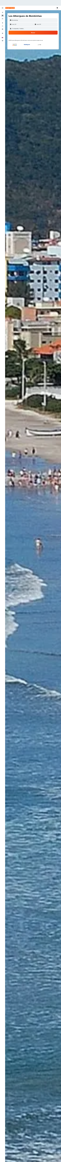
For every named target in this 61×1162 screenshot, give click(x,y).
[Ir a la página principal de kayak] (10, 8)
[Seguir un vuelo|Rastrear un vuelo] (2, 26)
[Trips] (2, 33)
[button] (2, 8)
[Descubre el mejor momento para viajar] (2, 29)
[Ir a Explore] (2, 22)
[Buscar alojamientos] (2, 15)
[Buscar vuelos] (2, 12)
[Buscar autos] (2, 18)
